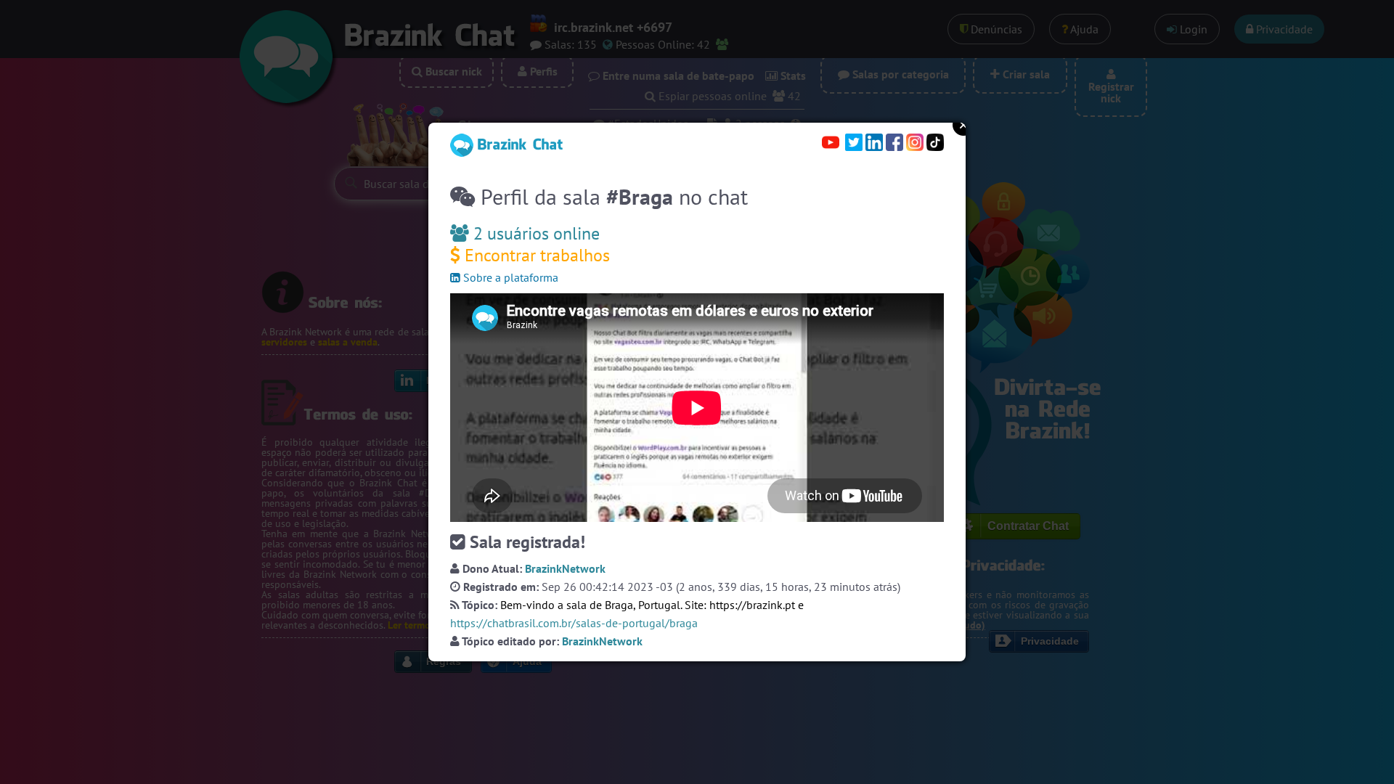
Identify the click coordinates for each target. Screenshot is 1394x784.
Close (963, 125)
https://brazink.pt (752, 604)
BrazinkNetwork (565, 568)
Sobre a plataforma (509, 277)
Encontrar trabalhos (535, 255)
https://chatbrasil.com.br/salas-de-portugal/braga (574, 623)
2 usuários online (534, 233)
